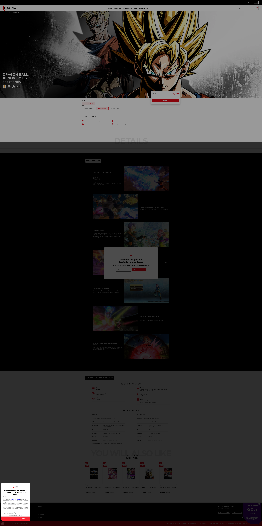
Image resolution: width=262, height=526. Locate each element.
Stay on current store (123, 270)
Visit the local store (139, 270)
